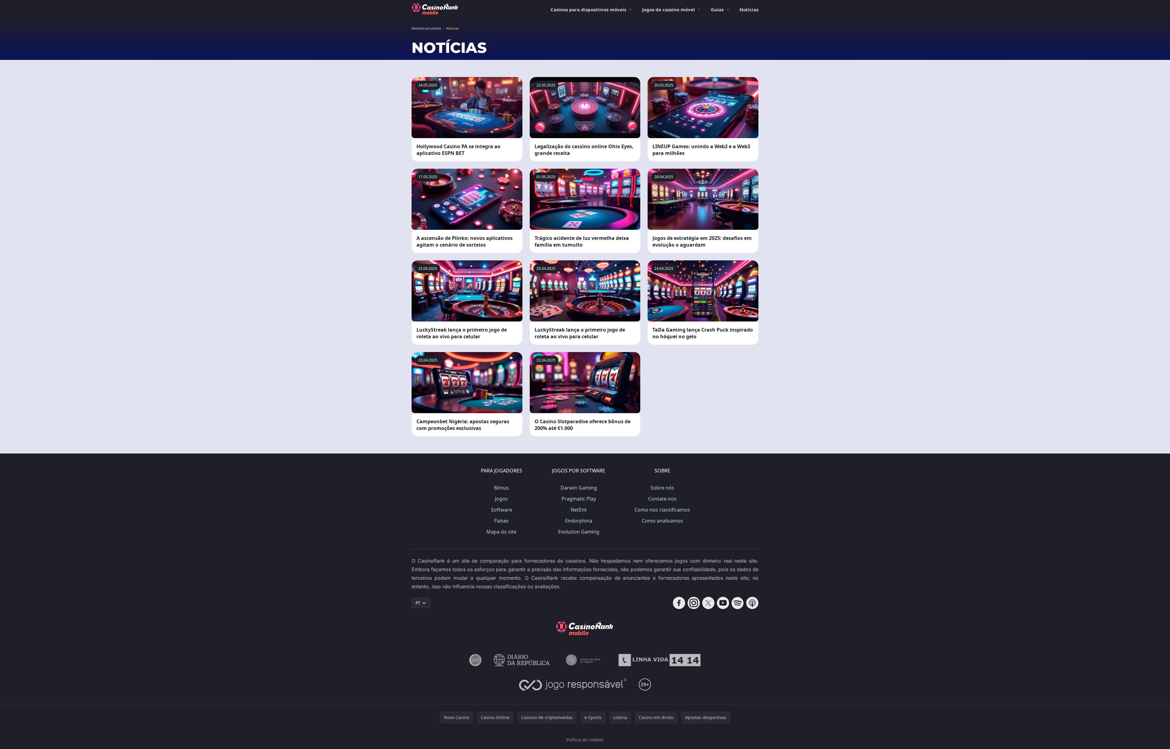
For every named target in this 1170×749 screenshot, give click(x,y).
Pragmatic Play (578, 498)
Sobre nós (662, 487)
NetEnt (579, 509)
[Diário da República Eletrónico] (522, 660)
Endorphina (578, 520)
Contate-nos (662, 498)
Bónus (501, 487)
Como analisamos (662, 520)
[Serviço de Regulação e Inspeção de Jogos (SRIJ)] (475, 660)
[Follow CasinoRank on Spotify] (738, 603)
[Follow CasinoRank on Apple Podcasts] (752, 603)
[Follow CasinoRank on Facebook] (679, 603)
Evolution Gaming (578, 531)
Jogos (501, 498)
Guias (717, 9)
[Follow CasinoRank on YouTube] (723, 603)
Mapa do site (501, 531)
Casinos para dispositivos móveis (588, 9)
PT (418, 603)
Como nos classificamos (662, 509)
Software (501, 509)
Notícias (748, 9)
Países (501, 520)
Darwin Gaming (579, 487)
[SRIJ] (659, 660)
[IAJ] (584, 660)
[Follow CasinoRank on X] (708, 603)
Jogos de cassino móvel (668, 9)
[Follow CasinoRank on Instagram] (694, 603)
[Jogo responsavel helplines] (573, 684)
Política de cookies (585, 740)
